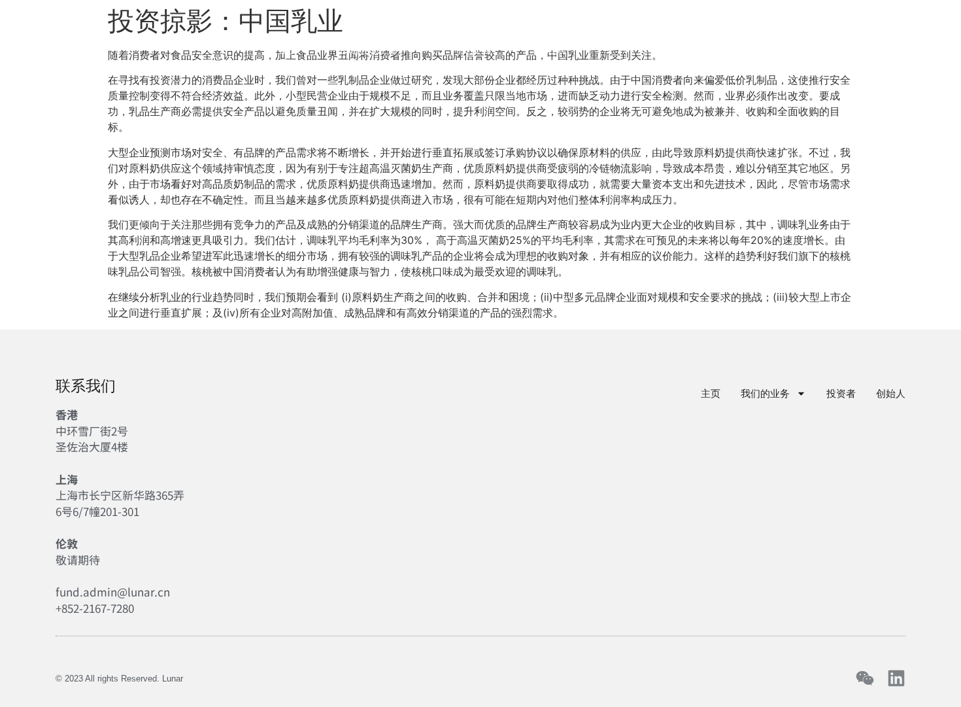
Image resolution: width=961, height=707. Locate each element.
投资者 (474, 49)
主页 (289, 49)
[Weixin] (865, 678)
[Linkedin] (896, 678)
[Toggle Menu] (939, 47)
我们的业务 (370, 49)
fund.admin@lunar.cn (113, 591)
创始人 (549, 49)
